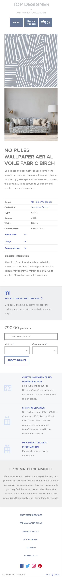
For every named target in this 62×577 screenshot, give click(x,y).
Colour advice (12, 248)
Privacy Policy (31, 531)
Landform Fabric (40, 207)
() (48, 22)
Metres (9, 344)
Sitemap (31, 547)
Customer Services (31, 515)
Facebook (22, 566)
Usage (7, 241)
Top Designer (31, 7)
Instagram (34, 566)
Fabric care (10, 234)
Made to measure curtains (22, 298)
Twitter (28, 566)
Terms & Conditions (31, 523)
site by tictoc (53, 574)
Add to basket (17, 360)
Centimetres (39, 344)
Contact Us (31, 556)
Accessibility (31, 539)
